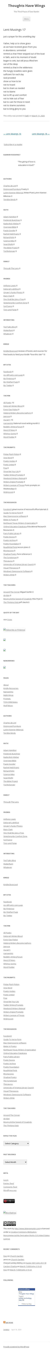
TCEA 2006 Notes (10, 702)
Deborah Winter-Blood (13, 406)
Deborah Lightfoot (11, 289)
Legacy (6, 1329)
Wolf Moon (8, 705)
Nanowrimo (8, 691)
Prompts (7, 698)
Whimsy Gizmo (9, 433)
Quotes (9, 619)
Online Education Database (15, 526)
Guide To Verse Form (12, 512)
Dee (5, 1256)
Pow (5, 468)
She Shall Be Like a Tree (13, 299)
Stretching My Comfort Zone (15, 302)
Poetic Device (9, 537)
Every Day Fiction (10, 409)
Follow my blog (26, 1304)
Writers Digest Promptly (13, 482)
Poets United (8, 464)
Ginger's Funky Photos (13, 292)
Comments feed (10, 1187)
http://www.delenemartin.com (27, 1228)
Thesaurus (8, 561)
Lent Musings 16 (12, 133)
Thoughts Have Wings (26, 5)
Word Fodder (9, 437)
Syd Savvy (7, 306)
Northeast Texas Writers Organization (19, 523)
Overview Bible (9, 227)
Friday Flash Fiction (11, 454)
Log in (5, 1180)
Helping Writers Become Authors (17, 413)
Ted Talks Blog (9, 327)
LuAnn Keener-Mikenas (13, 192)
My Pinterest (8, 378)
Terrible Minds (9, 199)
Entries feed (8, 1183)
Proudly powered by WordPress (16, 1347)
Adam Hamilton (9, 216)
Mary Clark (8, 296)
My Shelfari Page (10, 382)
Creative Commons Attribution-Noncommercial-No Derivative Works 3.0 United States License (26, 1235)
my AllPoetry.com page (13, 375)
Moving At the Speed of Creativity (17, 599)
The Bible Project (10, 247)
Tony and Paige (10, 309)
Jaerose (6, 416)
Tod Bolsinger (9, 251)
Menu (26, 19)
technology (27, 1298)
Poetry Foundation (11, 543)
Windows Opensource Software (17, 571)
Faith (27, 115)
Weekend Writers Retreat (14, 478)
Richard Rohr (8, 237)
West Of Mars (9, 430)
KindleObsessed (10, 351)
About (5, 685)
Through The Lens (11, 268)
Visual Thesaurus (10, 568)
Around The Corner (11, 592)
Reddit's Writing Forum (12, 426)
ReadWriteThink (10, 547)
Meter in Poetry (10, 519)
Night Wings (8, 695)
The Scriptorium (10, 557)
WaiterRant (8, 330)
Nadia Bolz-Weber (11, 223)
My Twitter (7, 385)
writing (21, 1298)
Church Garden (16, 1256)
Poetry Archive (9, 540)
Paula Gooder (9, 230)
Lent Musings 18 (41, 133)
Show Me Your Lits (11, 471)
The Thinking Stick (11, 602)
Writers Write (9, 574)
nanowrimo (8, 423)
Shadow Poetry (10, 554)
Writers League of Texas (13, 485)
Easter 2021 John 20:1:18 (36, 1263)
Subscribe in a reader (13, 144)
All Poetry (7, 402)
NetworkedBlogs (24, 1289)
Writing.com (8, 492)
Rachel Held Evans (11, 234)
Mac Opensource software (14, 516)
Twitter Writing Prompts (13, 475)
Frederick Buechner (11, 220)
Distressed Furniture (12, 189)
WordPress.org (9, 1190)
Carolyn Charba (10, 1266)
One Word (7, 457)
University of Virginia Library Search (18, 564)
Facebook (7, 371)
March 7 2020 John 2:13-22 (31, 1266)
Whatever (7, 333)
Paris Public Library (11, 533)
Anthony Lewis (9, 285)
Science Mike (9, 241)
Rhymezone (8, 550)
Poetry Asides (9, 461)
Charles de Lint (9, 185)
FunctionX (7, 509)
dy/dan (6, 595)
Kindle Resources (10, 688)
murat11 (6, 420)
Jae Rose (9, 1322)
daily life (21, 1300)
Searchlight (8, 244)
